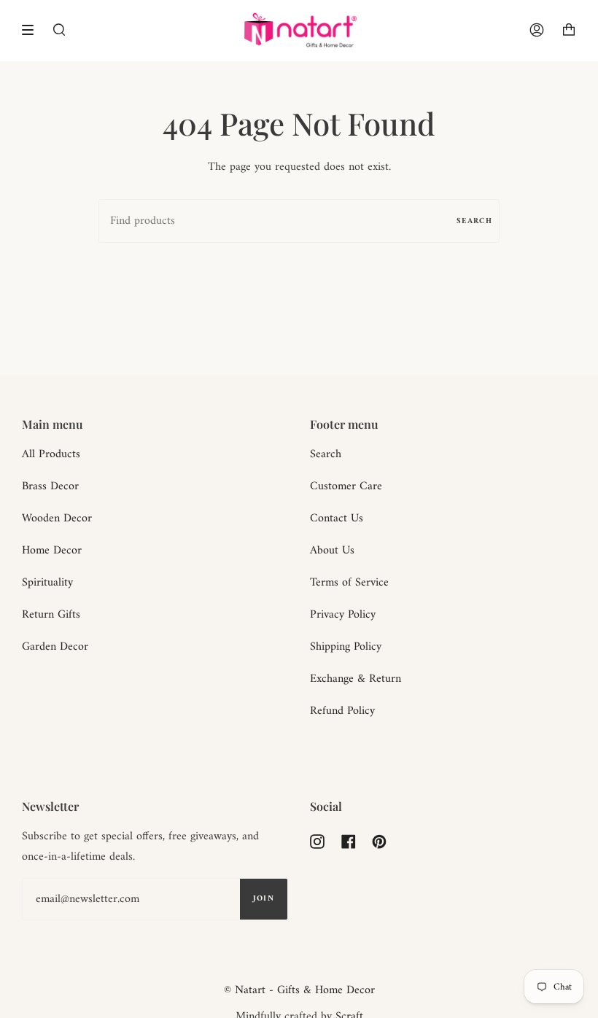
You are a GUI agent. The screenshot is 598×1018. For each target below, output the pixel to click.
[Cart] (569, 30)
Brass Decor (50, 486)
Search (474, 221)
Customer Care (346, 486)
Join (263, 899)
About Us (332, 550)
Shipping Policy (345, 647)
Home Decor (52, 550)
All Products (51, 454)
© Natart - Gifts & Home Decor (299, 990)
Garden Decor (55, 647)
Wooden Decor (57, 518)
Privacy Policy (343, 615)
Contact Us (336, 518)
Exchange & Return (355, 679)
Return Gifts (51, 615)
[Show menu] (33, 30)
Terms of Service (349, 582)
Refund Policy (342, 711)
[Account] (536, 30)
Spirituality (47, 582)
